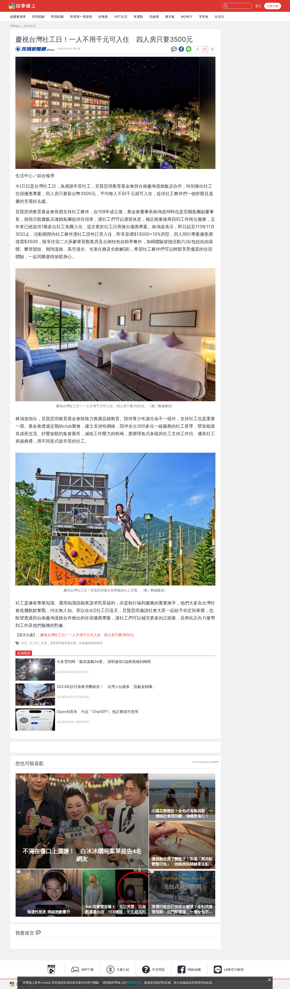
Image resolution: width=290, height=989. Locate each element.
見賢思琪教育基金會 (63, 643)
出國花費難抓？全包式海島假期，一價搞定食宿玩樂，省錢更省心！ (182, 813)
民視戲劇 (38, 17)
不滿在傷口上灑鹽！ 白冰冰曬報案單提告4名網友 (82, 855)
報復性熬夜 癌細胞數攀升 (48, 912)
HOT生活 (120, 17)
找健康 (154, 17)
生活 (24, 643)
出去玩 (219, 17)
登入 (258, 6)
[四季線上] (22, 6)
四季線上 (15, 26)
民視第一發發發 (81, 17)
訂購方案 (272, 6)
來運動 (138, 17)
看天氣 (170, 17)
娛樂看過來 (18, 17)
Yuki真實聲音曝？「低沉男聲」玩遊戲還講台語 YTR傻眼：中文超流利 (115, 909)
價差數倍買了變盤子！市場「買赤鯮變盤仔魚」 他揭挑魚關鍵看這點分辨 (182, 862)
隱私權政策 (133, 982)
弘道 (44, 643)
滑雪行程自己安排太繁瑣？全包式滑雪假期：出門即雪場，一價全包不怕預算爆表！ (182, 909)
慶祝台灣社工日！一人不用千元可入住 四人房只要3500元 (87, 635)
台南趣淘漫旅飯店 (91, 643)
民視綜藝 (57, 17)
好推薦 (103, 17)
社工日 (34, 643)
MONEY (187, 17)
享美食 (203, 17)
